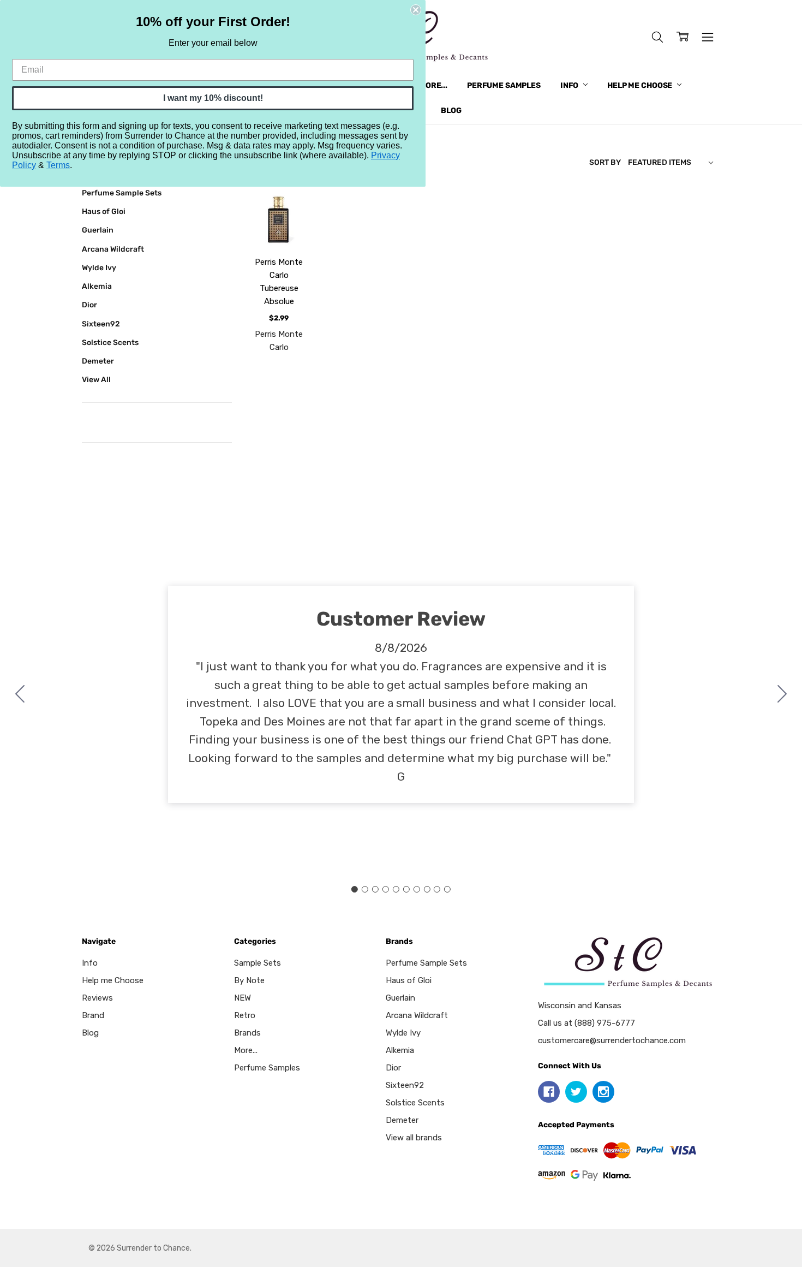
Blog (451, 110)
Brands (247, 1033)
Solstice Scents (110, 342)
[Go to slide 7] (416, 889)
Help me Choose (640, 85)
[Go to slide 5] (396, 889)
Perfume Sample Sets (121, 192)
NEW (242, 998)
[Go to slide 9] (437, 889)
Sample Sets (257, 963)
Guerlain (97, 229)
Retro (244, 1015)
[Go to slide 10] (20, 694)
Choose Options (278, 217)
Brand (93, 1015)
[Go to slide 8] (426, 889)
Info (570, 85)
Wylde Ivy (99, 267)
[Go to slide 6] (406, 889)
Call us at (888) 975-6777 (586, 1023)
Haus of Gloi (103, 211)
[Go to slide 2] (782, 694)
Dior (89, 304)
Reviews (97, 998)
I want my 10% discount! (213, 98)
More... (433, 85)
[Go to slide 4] (385, 889)
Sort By (605, 162)
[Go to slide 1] (354, 889)
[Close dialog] (415, 9)
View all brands (414, 1138)
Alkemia (97, 286)
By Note (249, 980)
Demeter (98, 360)
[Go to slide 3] (375, 889)
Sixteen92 (101, 323)
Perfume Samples (504, 85)
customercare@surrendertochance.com (612, 1040)
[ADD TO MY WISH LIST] (293, 229)
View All (96, 379)
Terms (58, 165)
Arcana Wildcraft (113, 249)
